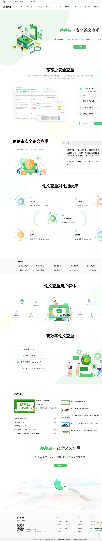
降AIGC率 (67, 528)
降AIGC (87, 7)
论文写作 (29, 7)
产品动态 (93, 521)
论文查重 (58, 7)
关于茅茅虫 (80, 521)
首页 (21, 7)
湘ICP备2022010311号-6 (64, 539)
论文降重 (67, 521)
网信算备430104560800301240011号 (79, 539)
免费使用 (97, 7)
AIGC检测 (78, 7)
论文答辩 (39, 7)
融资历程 (80, 531)
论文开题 (49, 7)
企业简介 (80, 524)
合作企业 (80, 528)
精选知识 (93, 524)
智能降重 (68, 7)
